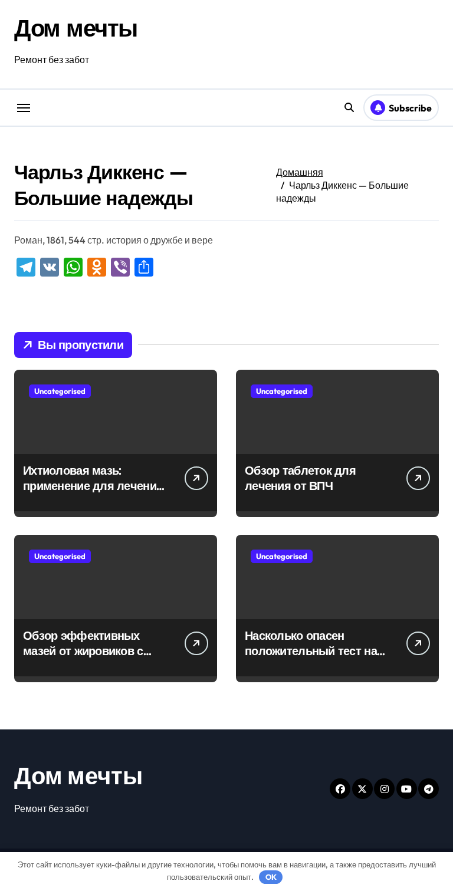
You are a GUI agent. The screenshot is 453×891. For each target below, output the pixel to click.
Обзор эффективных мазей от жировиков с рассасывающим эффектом (83, 658)
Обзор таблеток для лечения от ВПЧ (300, 478)
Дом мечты (75, 27)
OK (271, 877)
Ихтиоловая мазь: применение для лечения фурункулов (93, 485)
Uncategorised (60, 391)
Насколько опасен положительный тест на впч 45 (311, 650)
